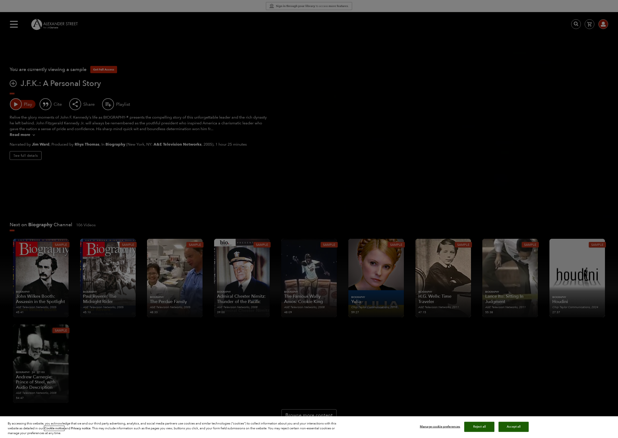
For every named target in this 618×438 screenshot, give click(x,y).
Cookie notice (54, 428)
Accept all (513, 426)
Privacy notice (81, 428)
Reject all (479, 426)
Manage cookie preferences (440, 426)
